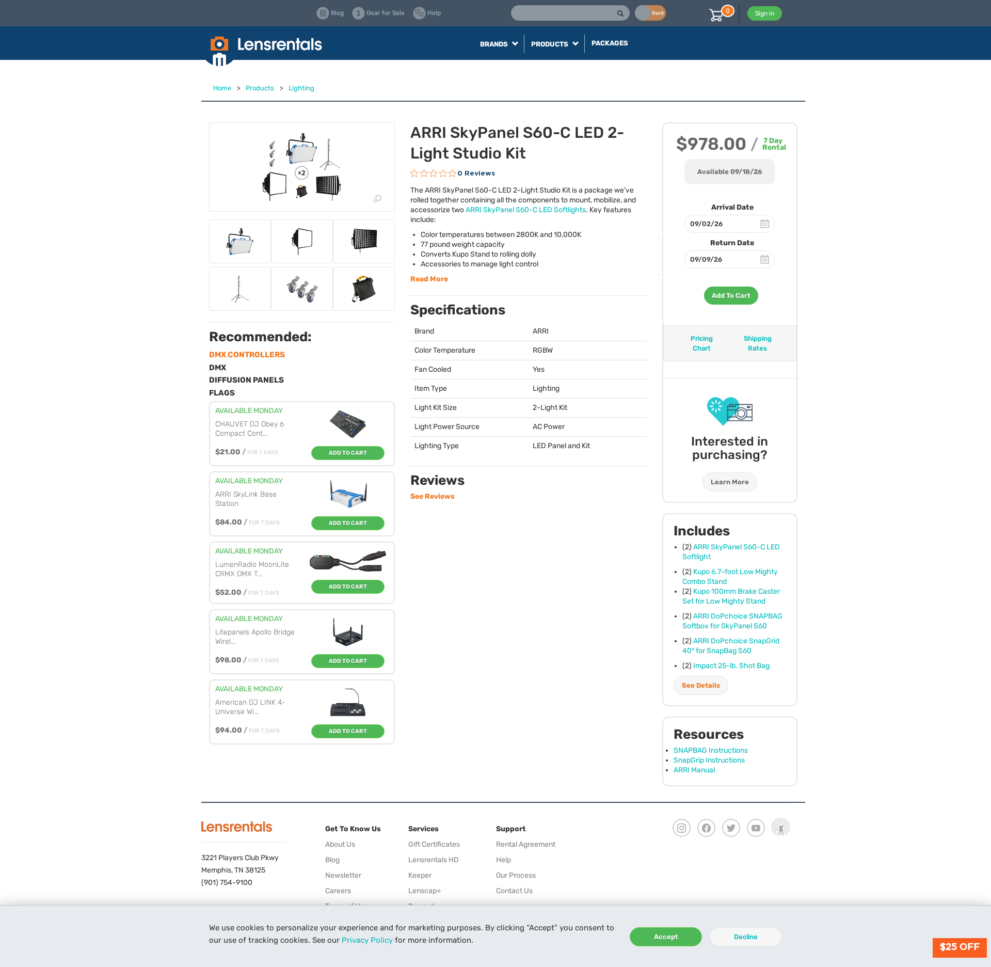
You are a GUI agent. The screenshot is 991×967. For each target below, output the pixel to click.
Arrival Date (732, 207)
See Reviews (432, 496)
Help (503, 859)
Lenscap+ (424, 890)
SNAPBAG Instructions (711, 750)
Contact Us (514, 890)
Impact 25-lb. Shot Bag (731, 665)
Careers (338, 890)
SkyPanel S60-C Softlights (526, 209)
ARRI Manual (694, 770)
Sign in (764, 13)
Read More (429, 279)
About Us (340, 844)
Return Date (732, 243)
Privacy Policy (367, 940)
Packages (610, 43)
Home (222, 88)
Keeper (419, 875)
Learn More (730, 482)
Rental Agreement (525, 844)
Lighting (301, 88)
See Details (701, 685)
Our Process (516, 875)
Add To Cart (731, 295)
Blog (332, 859)
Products (260, 88)
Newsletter (343, 875)
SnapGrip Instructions (709, 760)
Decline (746, 937)
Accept (666, 937)
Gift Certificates (434, 844)
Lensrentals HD (433, 859)
